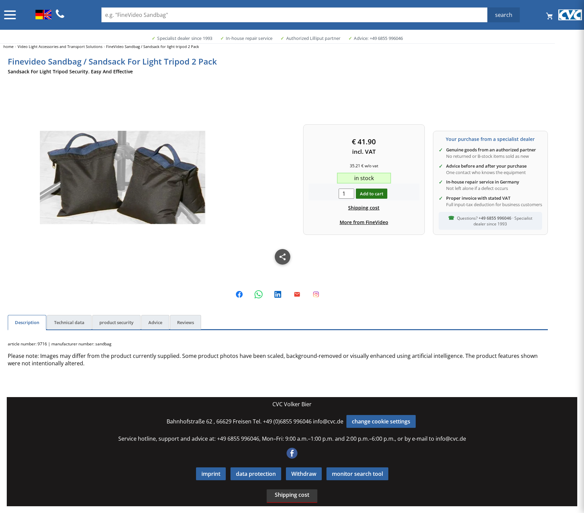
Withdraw (303, 474)
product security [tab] (116, 322)
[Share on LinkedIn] (277, 294)
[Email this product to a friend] (297, 294)
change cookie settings (381, 421)
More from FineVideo (364, 222)
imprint (210, 474)
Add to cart (371, 194)
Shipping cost (364, 207)
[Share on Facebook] (239, 294)
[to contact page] (60, 17)
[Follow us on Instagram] (316, 294)
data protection (256, 474)
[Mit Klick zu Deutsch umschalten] (43, 17)
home (8, 46)
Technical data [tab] (69, 322)
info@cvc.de (328, 421)
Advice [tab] (155, 322)
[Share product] (282, 257)
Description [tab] (27, 322)
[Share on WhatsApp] (258, 294)
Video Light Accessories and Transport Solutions (60, 46)
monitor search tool (357, 474)
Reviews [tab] (185, 322)
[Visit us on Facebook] (292, 456)
